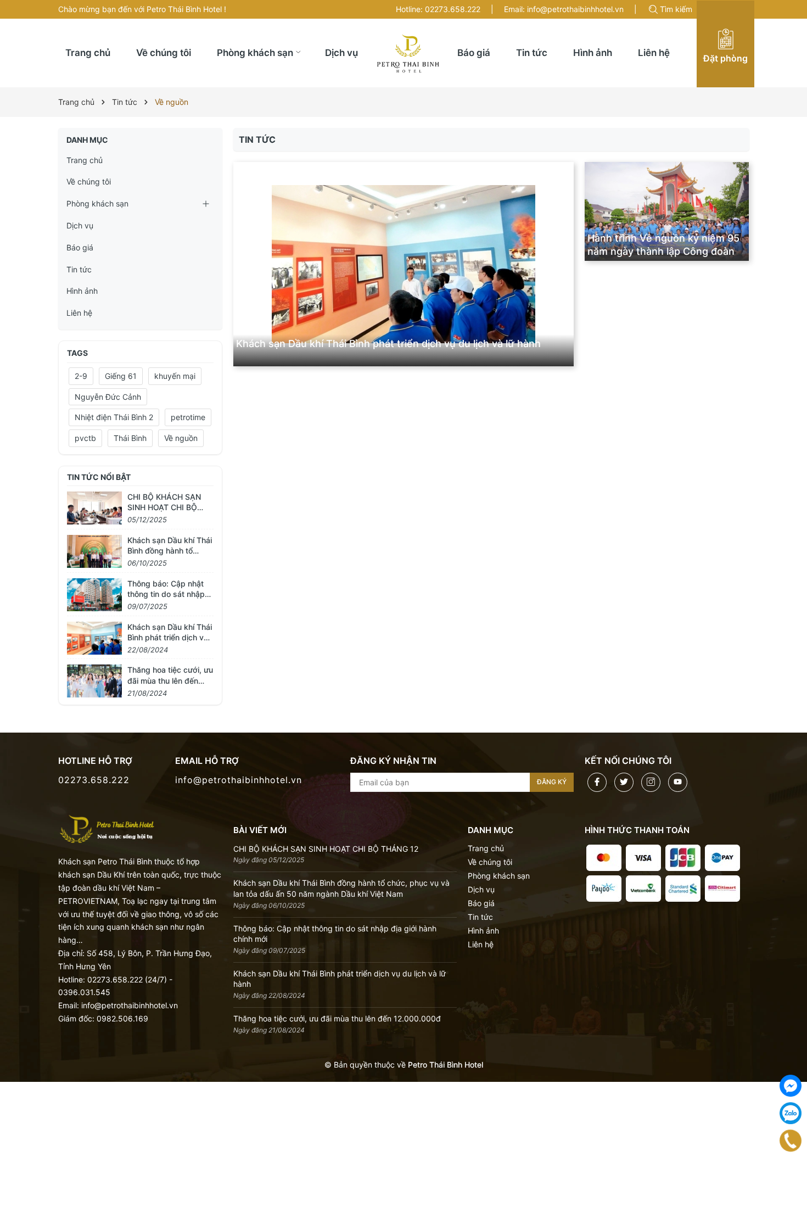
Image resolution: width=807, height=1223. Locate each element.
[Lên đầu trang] (794, 1180)
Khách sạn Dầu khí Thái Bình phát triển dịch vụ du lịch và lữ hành (388, 343)
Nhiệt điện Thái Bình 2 (114, 417)
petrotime (188, 417)
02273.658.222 (94, 779)
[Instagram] (650, 782)
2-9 (81, 376)
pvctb (85, 438)
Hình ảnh (82, 290)
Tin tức (79, 269)
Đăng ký (552, 782)
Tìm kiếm (676, 9)
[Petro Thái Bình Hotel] (107, 828)
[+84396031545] (790, 1140)
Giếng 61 (121, 376)
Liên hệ (79, 312)
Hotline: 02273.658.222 (438, 9)
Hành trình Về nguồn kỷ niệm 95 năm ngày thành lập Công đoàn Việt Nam (663, 251)
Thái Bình (130, 438)
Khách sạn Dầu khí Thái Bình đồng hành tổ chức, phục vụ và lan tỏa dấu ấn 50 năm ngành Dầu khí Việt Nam (341, 888)
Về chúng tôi (88, 181)
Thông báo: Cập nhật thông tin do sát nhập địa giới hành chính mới (168, 594)
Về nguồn (181, 438)
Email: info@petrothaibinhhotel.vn (564, 9)
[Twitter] (624, 782)
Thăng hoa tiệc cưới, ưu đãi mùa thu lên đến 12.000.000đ (170, 680)
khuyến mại (174, 376)
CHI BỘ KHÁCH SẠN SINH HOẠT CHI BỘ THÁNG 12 (164, 507)
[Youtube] (677, 782)
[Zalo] (791, 1113)
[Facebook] (597, 782)
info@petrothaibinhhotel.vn (238, 779)
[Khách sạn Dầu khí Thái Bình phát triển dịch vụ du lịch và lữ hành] (403, 264)
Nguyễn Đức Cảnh (108, 396)
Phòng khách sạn (97, 203)
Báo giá (79, 247)
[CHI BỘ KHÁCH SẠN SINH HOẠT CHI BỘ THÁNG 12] (94, 506)
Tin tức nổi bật (99, 477)
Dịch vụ (79, 225)
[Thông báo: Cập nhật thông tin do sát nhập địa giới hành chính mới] (94, 593)
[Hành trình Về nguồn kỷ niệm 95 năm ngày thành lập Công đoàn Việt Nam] (667, 211)
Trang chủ (84, 160)
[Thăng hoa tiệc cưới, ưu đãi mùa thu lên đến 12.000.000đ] (94, 680)
